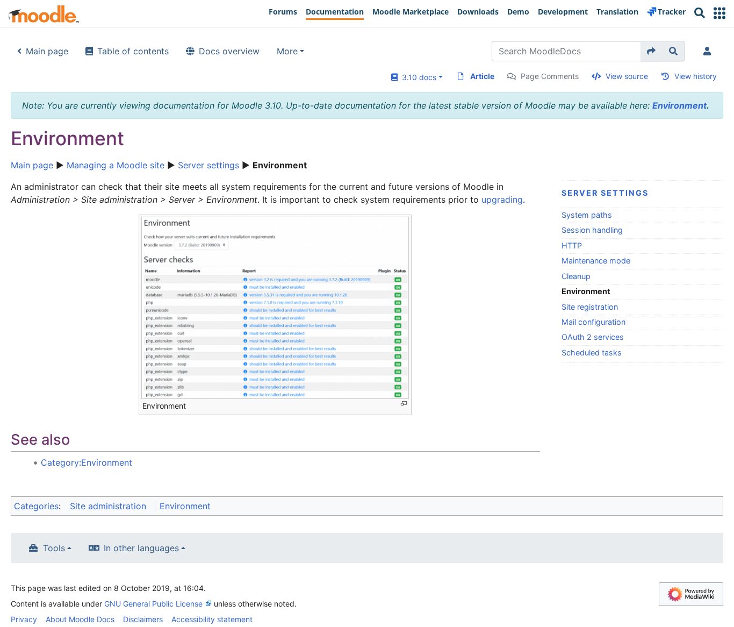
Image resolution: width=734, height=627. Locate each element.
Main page (47, 51)
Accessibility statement (212, 619)
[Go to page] (652, 51)
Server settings (208, 165)
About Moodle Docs (80, 619)
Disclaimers (143, 619)
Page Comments (550, 76)
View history (695, 76)
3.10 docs (417, 77)
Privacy (24, 619)
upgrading (502, 199)
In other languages (141, 548)
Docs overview (229, 51)
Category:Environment (86, 462)
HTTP (572, 245)
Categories (36, 506)
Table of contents (133, 51)
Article (482, 76)
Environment (679, 105)
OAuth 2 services (593, 336)
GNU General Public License (153, 603)
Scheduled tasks (592, 352)
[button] (719, 13)
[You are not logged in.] (709, 51)
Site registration (590, 306)
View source (627, 76)
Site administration (108, 506)
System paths (587, 214)
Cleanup (576, 276)
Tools (54, 548)
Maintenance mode (596, 260)
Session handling (592, 229)
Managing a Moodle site (115, 165)
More (287, 51)
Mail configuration (593, 321)
